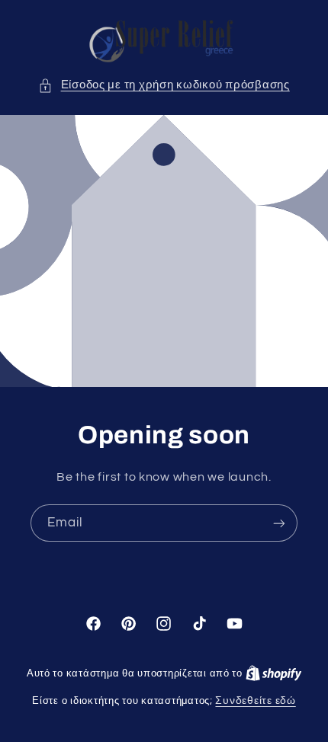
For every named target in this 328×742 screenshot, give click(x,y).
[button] (164, 85)
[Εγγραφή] (279, 523)
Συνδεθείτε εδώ (255, 701)
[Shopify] (274, 673)
